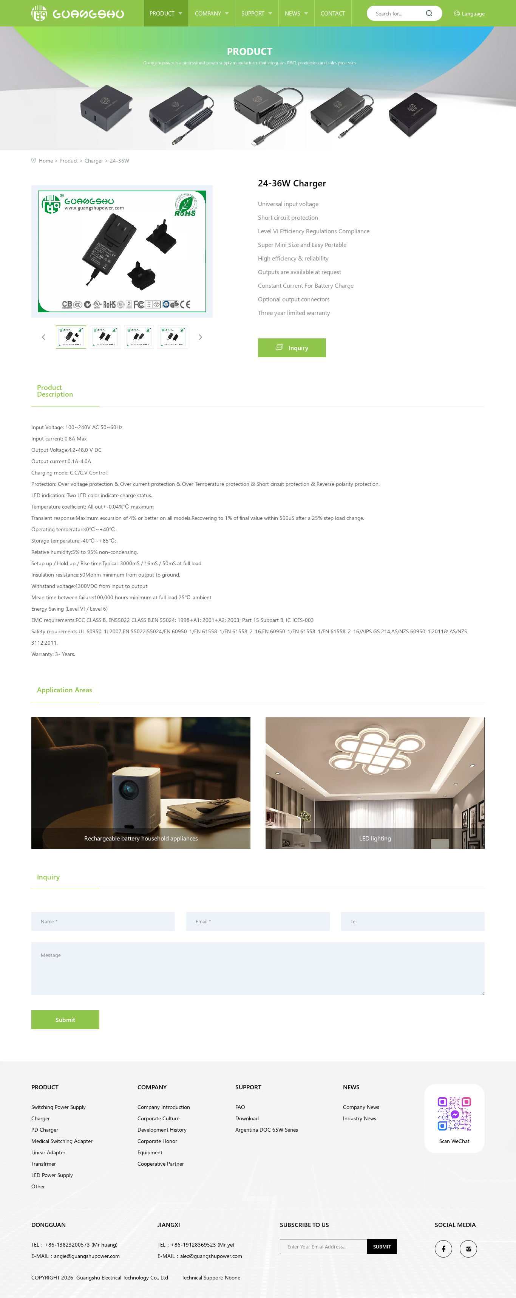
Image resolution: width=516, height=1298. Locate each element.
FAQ (240, 1106)
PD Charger (44, 1129)
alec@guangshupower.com (211, 1255)
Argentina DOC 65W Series (266, 1129)
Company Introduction (163, 1106)
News (292, 13)
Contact (333, 13)
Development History (162, 1129)
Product (162, 13)
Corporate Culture (158, 1118)
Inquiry (298, 348)
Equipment (149, 1152)
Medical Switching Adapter (62, 1140)
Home (49, 160)
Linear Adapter (48, 1152)
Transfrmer (43, 1163)
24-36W (119, 160)
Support (252, 13)
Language (473, 13)
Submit (65, 1020)
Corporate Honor (157, 1140)
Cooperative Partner (160, 1163)
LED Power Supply (52, 1175)
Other (38, 1186)
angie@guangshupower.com (87, 1255)
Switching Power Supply (58, 1106)
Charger (97, 160)
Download (247, 1118)
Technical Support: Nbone (211, 1277)
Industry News (359, 1118)
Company (208, 13)
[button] (200, 337)
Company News (361, 1106)
